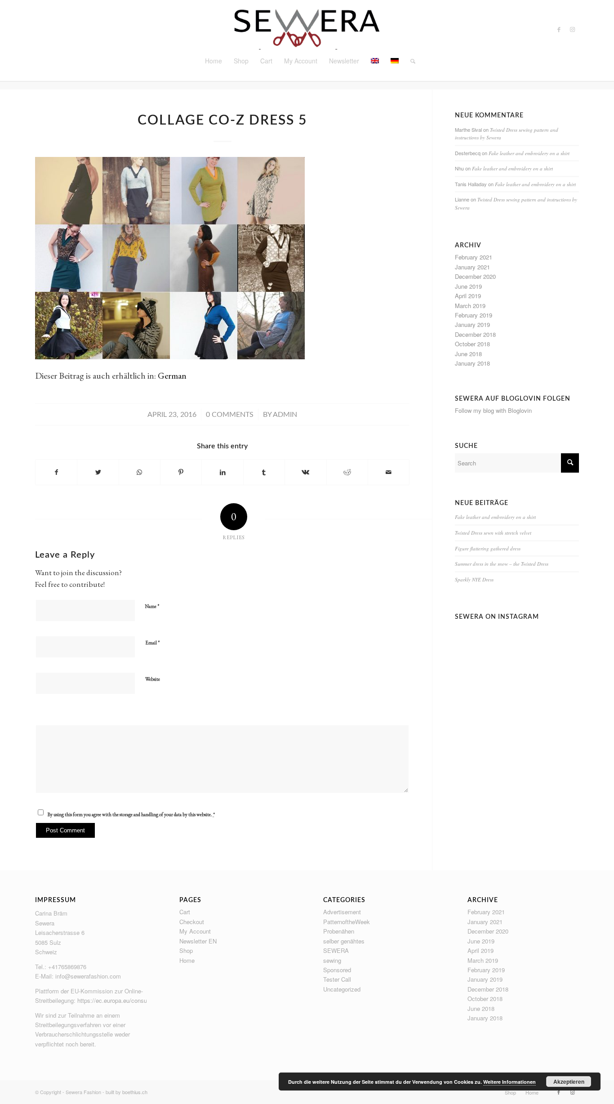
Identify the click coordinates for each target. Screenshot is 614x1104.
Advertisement (342, 911)
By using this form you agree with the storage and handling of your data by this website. (131, 814)
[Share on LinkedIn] (222, 472)
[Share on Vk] (305, 472)
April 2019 (468, 295)
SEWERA (336, 950)
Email (152, 642)
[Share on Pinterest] (180, 472)
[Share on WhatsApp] (139, 472)
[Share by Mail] (388, 472)
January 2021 (472, 267)
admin (285, 414)
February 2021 (473, 257)
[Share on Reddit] (347, 472)
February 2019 (473, 315)
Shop (186, 950)
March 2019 (470, 305)
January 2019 (472, 324)
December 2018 (475, 334)
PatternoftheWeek (346, 921)
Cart (184, 911)
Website (152, 679)
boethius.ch (134, 1091)
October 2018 (472, 344)
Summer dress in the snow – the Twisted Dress (501, 563)
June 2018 (468, 353)
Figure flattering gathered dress (488, 548)
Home (187, 960)
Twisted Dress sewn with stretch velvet (493, 532)
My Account (195, 931)
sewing (332, 960)
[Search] (410, 60)
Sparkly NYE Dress (474, 579)
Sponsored (337, 969)
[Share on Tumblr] (264, 472)
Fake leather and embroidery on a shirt (529, 153)
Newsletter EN (198, 941)
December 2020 (475, 276)
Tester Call (337, 979)
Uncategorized (341, 989)
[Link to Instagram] (572, 29)
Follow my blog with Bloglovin (493, 410)
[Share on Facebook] (56, 472)
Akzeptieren (568, 1081)
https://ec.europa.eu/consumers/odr (123, 1000)
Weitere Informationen (509, 1081)
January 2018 (472, 363)
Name (152, 606)
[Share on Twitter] (97, 472)
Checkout (191, 921)
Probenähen (338, 931)
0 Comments (230, 414)
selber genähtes (344, 941)
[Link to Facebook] (558, 29)
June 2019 (468, 286)
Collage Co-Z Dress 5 (222, 120)
